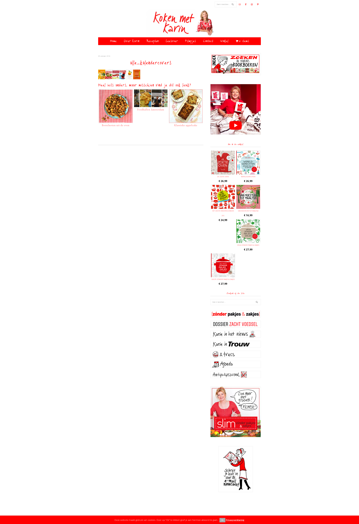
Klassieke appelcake (185, 125)
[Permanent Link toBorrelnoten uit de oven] (115, 121)
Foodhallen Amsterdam (150, 109)
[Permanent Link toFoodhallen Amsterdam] (150, 105)
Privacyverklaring (235, 520)
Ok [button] (222, 520)
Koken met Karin (179, 23)
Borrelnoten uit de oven (115, 125)
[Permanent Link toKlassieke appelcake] (185, 121)
